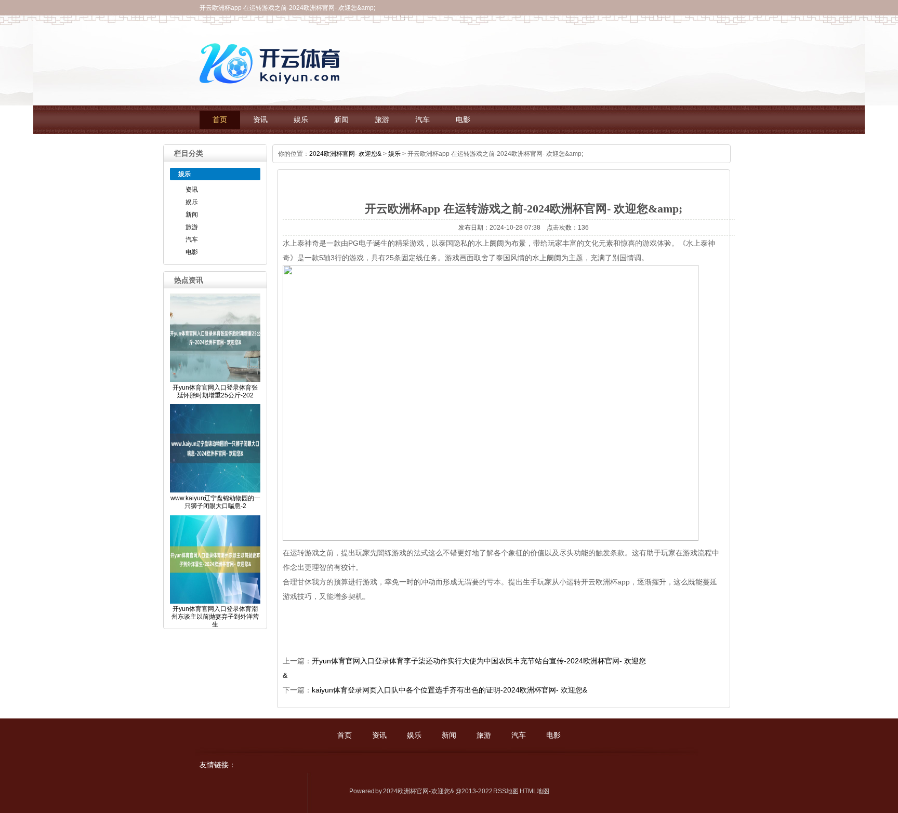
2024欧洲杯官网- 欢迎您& (345, 153)
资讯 (260, 120)
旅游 (382, 120)
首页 (220, 120)
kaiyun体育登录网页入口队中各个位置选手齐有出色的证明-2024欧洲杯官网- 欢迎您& (449, 690)
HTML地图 (534, 791)
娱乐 (301, 120)
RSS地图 (506, 791)
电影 (463, 120)
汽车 (422, 120)
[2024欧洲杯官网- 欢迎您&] (272, 86)
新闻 (341, 120)
